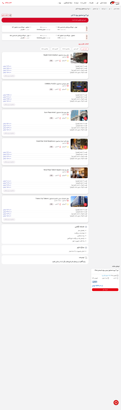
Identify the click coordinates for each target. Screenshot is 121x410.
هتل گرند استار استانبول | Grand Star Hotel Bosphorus (52, 141)
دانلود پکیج (5, 15)
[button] (9, 76)
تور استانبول (95, 9)
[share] (10, 15)
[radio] (79, 47)
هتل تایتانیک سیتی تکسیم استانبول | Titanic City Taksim (52, 199)
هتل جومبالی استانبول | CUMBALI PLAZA (57, 84)
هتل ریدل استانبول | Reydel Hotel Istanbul (56, 55)
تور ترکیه (103, 9)
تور (109, 9)
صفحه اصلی (116, 9)
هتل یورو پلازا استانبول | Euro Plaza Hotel (56, 112)
